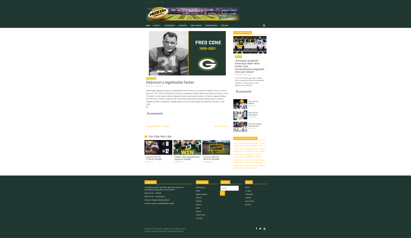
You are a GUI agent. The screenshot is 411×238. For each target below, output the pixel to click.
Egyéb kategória (201, 194)
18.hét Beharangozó (251, 168)
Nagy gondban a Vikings (156, 126)
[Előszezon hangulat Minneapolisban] (240, 123)
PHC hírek (199, 218)
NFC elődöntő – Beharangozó (254, 151)
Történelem (169, 25)
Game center (196, 25)
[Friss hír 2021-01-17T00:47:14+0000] (158, 141)
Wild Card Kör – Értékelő (253, 102)
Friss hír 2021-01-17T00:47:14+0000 (154, 158)
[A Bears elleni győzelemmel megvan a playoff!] (187, 141)
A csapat (156, 25)
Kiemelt (198, 211)
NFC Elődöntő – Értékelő (252, 157)
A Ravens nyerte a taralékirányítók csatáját (159, 203)
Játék (197, 208)
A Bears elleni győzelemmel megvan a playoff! (187, 158)
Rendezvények (211, 25)
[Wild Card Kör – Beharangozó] (240, 112)
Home (148, 25)
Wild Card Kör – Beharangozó (253, 114)
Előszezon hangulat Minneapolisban (255, 125)
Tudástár (182, 25)
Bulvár (198, 191)
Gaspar (249, 74)
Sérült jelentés (222, 126)
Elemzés (238, 57)
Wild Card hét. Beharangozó (253, 162)
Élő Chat (224, 25)
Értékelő (198, 201)
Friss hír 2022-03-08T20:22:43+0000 (211, 158)
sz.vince (160, 86)
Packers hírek (151, 78)
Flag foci (199, 204)
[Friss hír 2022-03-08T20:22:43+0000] (216, 141)
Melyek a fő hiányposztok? (253, 146)
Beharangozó (200, 187)
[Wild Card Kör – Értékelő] (240, 100)
